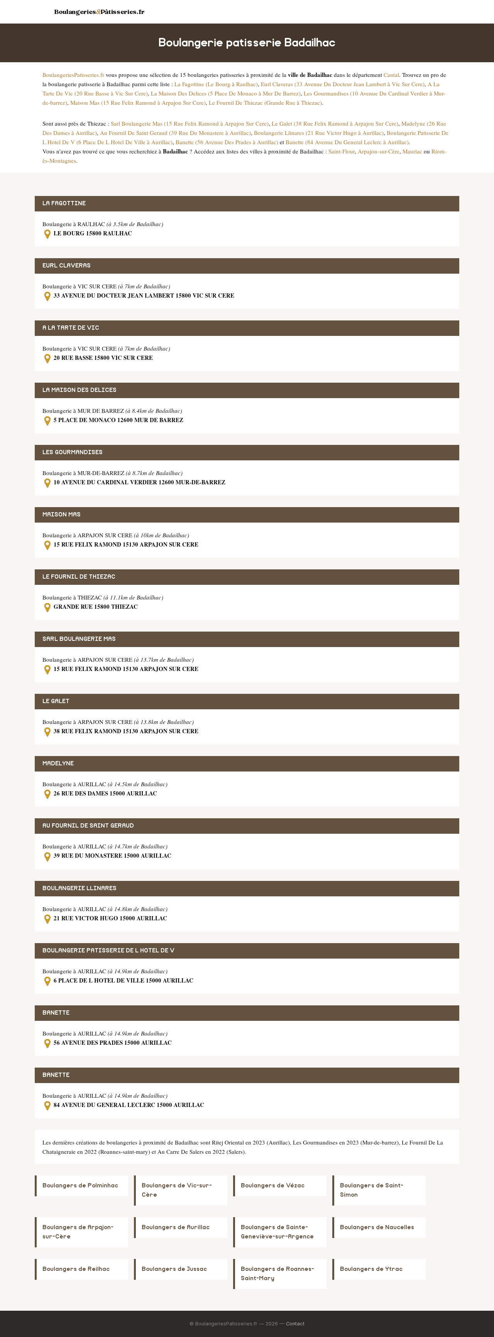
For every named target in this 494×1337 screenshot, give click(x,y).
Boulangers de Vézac (273, 1186)
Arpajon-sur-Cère (378, 151)
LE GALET (55, 701)
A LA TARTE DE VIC (70, 328)
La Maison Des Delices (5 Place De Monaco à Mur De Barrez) (226, 93)
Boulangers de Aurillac (176, 1227)
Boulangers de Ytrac (371, 1269)
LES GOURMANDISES (72, 452)
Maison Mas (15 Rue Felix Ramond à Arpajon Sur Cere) (138, 102)
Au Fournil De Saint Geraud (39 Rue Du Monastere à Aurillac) (175, 132)
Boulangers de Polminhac (80, 1186)
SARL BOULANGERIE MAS (79, 639)
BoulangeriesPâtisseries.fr (99, 11)
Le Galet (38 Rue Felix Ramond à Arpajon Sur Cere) (335, 123)
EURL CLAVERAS (66, 266)
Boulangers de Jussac (174, 1269)
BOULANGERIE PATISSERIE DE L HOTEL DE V (108, 951)
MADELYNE (58, 763)
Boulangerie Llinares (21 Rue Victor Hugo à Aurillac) (319, 132)
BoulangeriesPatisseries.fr (73, 74)
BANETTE (55, 1013)
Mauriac (412, 151)
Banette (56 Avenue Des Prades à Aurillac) (227, 142)
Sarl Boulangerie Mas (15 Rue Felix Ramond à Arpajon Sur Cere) (190, 123)
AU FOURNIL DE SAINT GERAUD (88, 826)
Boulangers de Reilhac (76, 1269)
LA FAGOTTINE (64, 203)
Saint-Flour (341, 151)
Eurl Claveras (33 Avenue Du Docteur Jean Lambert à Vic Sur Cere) (343, 84)
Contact (295, 1324)
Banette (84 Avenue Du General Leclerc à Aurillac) (347, 142)
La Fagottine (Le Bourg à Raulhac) (216, 84)
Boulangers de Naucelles (377, 1227)
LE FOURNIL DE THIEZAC (78, 577)
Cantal (391, 74)
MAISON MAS (61, 515)
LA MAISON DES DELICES (79, 390)
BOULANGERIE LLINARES (79, 888)
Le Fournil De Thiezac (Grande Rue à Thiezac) (265, 102)
